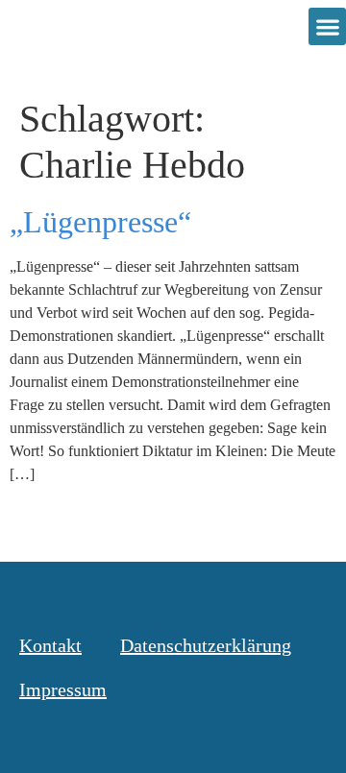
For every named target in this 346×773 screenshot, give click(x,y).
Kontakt (50, 645)
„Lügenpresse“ (100, 222)
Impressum (63, 689)
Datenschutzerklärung (205, 645)
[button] (327, 26)
